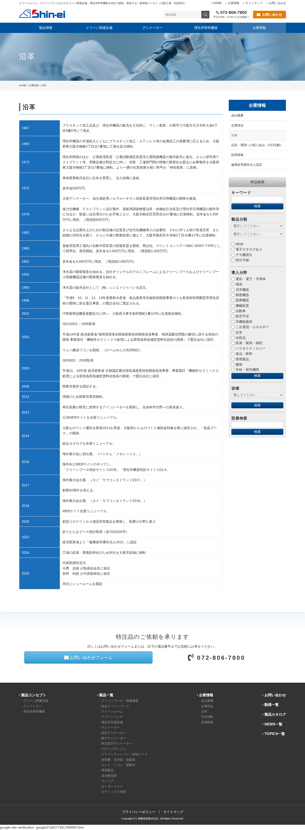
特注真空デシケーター (116, 743)
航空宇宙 (242, 316)
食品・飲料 (244, 354)
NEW (239, 244)
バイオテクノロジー (251, 348)
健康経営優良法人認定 (246, 164)
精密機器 (242, 295)
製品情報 (45, 28)
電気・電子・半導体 (251, 279)
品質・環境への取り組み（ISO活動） (257, 145)
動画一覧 (271, 704)
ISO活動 (207, 716)
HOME (217, 3)
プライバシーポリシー (138, 812)
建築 (239, 364)
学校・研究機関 (247, 370)
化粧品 (241, 338)
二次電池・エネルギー (252, 327)
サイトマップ (254, 3)
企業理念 (237, 125)
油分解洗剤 (109, 775)
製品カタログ (275, 714)
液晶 (239, 284)
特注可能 (242, 260)
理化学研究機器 (206, 28)
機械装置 (242, 306)
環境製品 (242, 359)
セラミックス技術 (113, 791)
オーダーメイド (112, 786)
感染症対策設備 (112, 722)
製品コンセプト (33, 695)
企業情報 (233, 3)
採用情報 (237, 155)
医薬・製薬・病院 (249, 343)
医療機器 (242, 300)
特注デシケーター (113, 733)
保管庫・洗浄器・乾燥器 (118, 759)
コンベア (107, 781)
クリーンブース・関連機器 (119, 700)
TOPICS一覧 (274, 734)
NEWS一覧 (273, 724)
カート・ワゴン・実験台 (118, 765)
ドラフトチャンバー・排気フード (124, 754)
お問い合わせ (277, 3)
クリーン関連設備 (99, 28)
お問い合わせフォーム (91, 657)
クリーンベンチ (112, 716)
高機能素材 (244, 322)
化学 (239, 332)
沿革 (234, 135)
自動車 (241, 311)
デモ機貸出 (244, 255)
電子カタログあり (249, 249)
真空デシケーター (113, 738)
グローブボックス (113, 749)
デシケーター (152, 28)
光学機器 (242, 290)
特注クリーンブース (115, 706)
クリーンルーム (112, 711)
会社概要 (237, 115)
